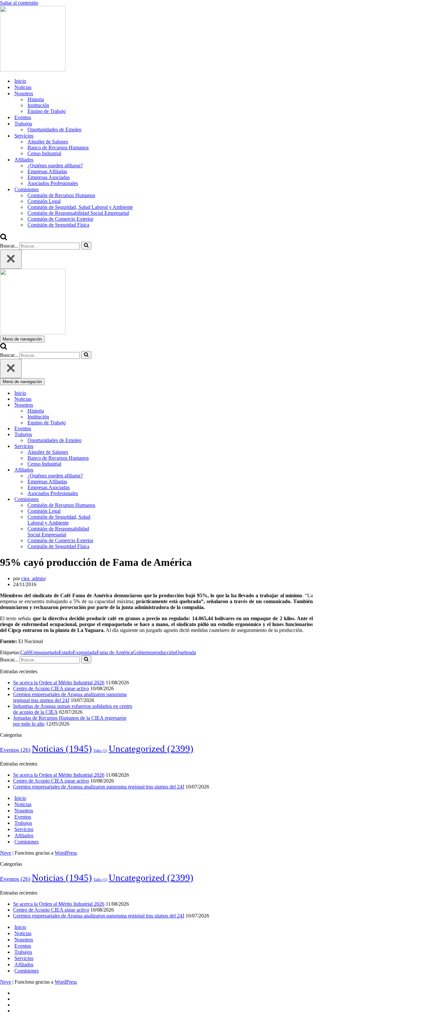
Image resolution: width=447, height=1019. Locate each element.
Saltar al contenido (19, 3)
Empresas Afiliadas (47, 171)
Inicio (20, 81)
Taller (100, 750)
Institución (38, 105)
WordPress (66, 853)
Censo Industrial (44, 153)
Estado (66, 652)
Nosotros (23, 810)
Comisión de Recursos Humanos (61, 195)
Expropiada (85, 652)
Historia (35, 99)
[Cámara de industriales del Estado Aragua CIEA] (32, 69)
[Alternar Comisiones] (114, 499)
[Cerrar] (11, 259)
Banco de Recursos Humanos (58, 147)
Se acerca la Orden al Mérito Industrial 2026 (58, 682)
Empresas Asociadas (48, 177)
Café (25, 652)
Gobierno (142, 652)
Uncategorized (151, 748)
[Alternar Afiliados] (114, 470)
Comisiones (26, 841)
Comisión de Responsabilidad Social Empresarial (78, 213)
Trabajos (23, 823)
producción (164, 652)
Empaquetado (44, 652)
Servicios (23, 829)
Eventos (22, 117)
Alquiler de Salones (47, 141)
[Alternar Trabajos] (114, 434)
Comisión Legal (44, 201)
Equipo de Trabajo (46, 111)
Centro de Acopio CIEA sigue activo (51, 688)
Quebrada (186, 652)
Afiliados (23, 835)
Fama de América (115, 652)
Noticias (22, 87)
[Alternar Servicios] (114, 446)
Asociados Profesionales (52, 183)
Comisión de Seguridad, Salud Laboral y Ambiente (80, 207)
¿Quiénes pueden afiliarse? (55, 165)
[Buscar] (3, 238)
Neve (5, 853)
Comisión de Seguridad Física (58, 225)
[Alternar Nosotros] (114, 405)
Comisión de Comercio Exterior (60, 219)
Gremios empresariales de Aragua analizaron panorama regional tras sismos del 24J (98, 786)
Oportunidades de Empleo (54, 129)
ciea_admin (33, 578)
